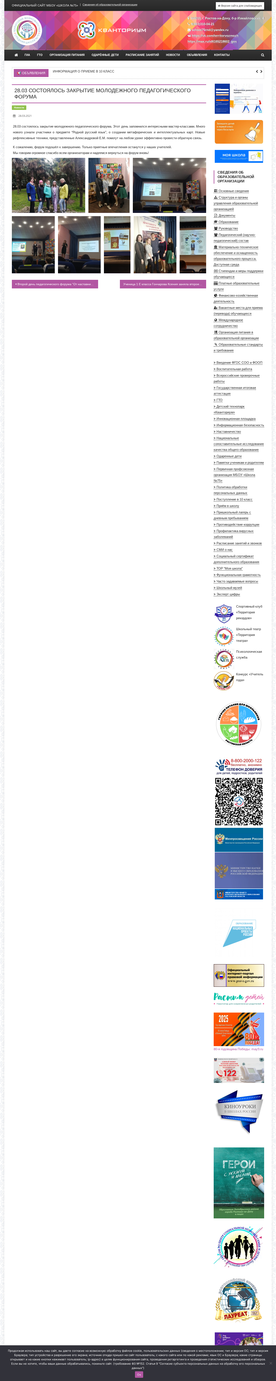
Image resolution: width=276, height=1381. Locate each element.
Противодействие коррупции (237, 524)
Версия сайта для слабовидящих (241, 5)
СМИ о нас (224, 549)
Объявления (197, 55)
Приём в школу (227, 506)
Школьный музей (229, 588)
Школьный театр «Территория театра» (248, 634)
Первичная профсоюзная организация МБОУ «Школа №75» (234, 474)
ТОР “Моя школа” (229, 568)
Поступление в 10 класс (234, 499)
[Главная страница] (16, 55)
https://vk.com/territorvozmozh (215, 35)
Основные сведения (233, 191)
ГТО (39, 55)
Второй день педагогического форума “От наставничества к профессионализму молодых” (57, 284)
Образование (228, 222)
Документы (226, 215)
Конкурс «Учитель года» (249, 677)
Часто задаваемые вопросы (237, 581)
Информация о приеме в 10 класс (83, 71)
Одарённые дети (105, 55)
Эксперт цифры (228, 594)
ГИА (27, 55)
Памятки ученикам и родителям (240, 462)
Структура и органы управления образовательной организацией (236, 203)
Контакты (222, 55)
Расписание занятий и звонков (239, 543)
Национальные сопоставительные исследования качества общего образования (239, 443)
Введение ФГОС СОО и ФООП (239, 362)
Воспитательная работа (234, 369)
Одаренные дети (229, 456)
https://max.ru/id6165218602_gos (212, 41)
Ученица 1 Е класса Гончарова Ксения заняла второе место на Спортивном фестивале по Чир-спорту (164, 284)
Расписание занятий (142, 55)
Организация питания (67, 55)
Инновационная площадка (236, 418)
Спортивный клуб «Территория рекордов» (249, 612)
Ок (139, 1374)
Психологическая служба (249, 654)
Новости (173, 55)
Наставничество (228, 431)
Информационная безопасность (240, 425)
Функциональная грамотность (238, 575)
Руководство (228, 228)
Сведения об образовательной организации (110, 4)
